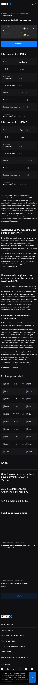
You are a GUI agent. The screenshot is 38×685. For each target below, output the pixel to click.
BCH (30, 437)
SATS (30, 422)
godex (5, 14)
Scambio (18, 44)
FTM (7, 399)
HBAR (30, 451)
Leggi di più (19, 596)
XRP (29, 399)
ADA (29, 414)
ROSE (7, 429)
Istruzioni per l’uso (13, 679)
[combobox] (26, 4)
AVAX (7, 406)
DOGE (7, 422)
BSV (6, 437)
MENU (33, 4)
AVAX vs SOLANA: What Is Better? (14, 584)
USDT (7, 444)
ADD (7, 451)
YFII (29, 406)
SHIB (7, 414)
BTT (29, 384)
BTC (6, 391)
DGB (7, 384)
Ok (32, 677)
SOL (29, 429)
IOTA (30, 391)
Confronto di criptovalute (19, 14)
